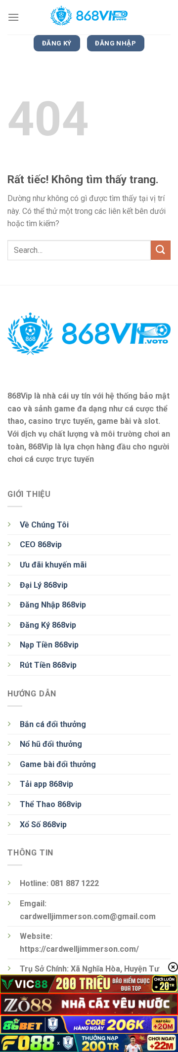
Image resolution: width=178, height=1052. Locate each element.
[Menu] (13, 17)
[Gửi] (161, 250)
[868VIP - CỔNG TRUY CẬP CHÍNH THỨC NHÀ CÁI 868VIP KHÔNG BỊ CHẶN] (89, 17)
